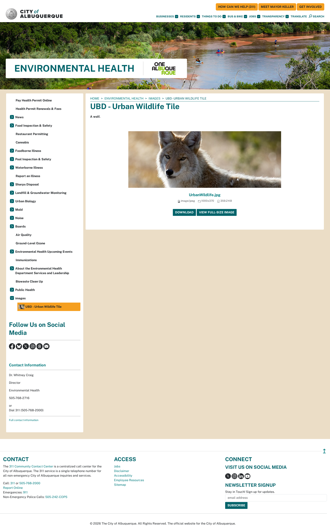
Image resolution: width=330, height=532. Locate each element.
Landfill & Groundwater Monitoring (40, 193)
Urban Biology (25, 201)
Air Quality (24, 235)
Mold (19, 209)
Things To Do (212, 16)
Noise (19, 218)
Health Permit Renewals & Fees (38, 109)
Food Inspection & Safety (33, 125)
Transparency (273, 16)
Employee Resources (129, 480)
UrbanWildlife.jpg (205, 195)
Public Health (25, 290)
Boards (20, 226)
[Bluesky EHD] (19, 346)
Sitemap (120, 485)
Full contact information (23, 420)
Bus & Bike (235, 16)
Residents (188, 16)
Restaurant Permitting (32, 134)
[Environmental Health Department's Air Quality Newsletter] (46, 346)
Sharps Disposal (27, 184)
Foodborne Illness (28, 151)
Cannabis (22, 142)
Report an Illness (28, 176)
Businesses (165, 16)
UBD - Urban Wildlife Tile (43, 307)
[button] (299, 16)
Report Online (13, 488)
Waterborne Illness (29, 167)
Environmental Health (123, 98)
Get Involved (310, 7)
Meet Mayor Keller (277, 7)
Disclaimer (121, 471)
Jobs (252, 16)
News (19, 117)
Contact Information (27, 365)
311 (12, 483)
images (154, 98)
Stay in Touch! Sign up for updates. (250, 492)
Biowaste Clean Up (29, 281)
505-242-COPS (56, 497)
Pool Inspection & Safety (33, 159)
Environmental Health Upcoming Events (43, 251)
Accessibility (123, 475)
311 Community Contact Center (31, 466)
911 (25, 492)
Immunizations (26, 260)
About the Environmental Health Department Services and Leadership (42, 271)
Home (94, 98)
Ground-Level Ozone (30, 243)
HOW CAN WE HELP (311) (236, 7)
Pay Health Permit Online (34, 100)
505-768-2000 (29, 483)
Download (184, 212)
